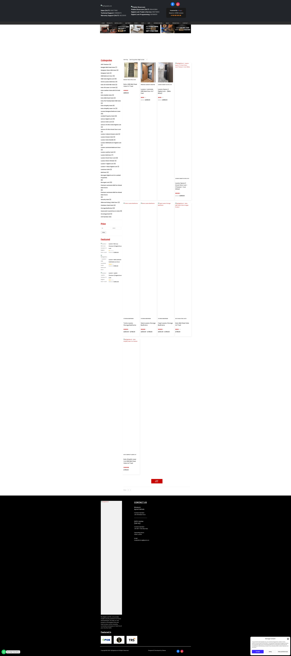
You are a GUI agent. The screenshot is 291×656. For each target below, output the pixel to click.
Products (109, 23)
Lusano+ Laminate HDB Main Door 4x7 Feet (147, 91)
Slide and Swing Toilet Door (109, 202)
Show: (125, 490)
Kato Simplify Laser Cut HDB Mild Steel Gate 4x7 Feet (130, 461)
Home (103, 23)
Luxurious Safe (105, 169)
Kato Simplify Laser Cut (130, 454)
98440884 (153, 9)
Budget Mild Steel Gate (130, 79)
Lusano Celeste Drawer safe (109, 134)
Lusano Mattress (106, 155)
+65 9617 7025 (138, 528)
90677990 (114, 10)
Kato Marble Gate (106, 95)
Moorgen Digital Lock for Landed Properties (111, 176)
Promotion (175, 23)
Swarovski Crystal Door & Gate (110, 211)
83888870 (118, 13)
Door (136, 23)
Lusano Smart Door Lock (165, 84)
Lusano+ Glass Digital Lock (109, 166)
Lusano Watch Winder (107, 161)
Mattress (128, 23)
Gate (142, 23)
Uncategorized (105, 214)
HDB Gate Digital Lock (107, 79)
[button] (288, 639)
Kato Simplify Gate (106, 105)
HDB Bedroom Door (106, 76)
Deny (270, 651)
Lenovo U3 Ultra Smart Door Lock (111, 129)
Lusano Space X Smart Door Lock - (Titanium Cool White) (181, 186)
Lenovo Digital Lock (107, 119)
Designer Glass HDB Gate (108, 70)
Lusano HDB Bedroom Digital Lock (111, 143)
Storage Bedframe (129, 318)
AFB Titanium (105, 64)
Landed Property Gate (107, 116)
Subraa (164, 650)
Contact (185, 23)
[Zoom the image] (111, 501)
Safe (149, 23)
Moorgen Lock (105, 182)
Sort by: (126, 59)
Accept (258, 651)
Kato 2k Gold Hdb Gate (108, 85)
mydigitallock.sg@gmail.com (141, 540)
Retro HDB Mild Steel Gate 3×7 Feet (130, 85)
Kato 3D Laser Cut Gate (108, 87)
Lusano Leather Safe (107, 152)
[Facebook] (173, 4)
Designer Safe (105, 73)
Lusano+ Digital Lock (107, 164)
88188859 (153, 14)
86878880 (155, 12)
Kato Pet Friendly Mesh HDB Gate (111, 101)
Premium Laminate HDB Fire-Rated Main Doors (153, 84)
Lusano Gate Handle (107, 140)
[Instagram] (178, 4)
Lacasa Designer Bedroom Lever (110, 111)
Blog (167, 23)
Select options (149, 81)
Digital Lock (118, 23)
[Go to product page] (104, 248)
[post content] (131, 69)
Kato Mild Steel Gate (180, 318)
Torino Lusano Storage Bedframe (130, 324)
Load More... (157, 481)
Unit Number (104, 217)
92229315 (123, 15)
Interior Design (158, 23)
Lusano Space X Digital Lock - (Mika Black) (164, 91)
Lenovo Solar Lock (106, 122)
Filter (103, 232)
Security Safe (105, 199)
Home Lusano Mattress (108, 82)
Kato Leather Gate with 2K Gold (110, 90)
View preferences (283, 651)
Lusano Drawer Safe (107, 137)
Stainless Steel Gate (107, 205)
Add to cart (132, 76)
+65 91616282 (138, 514)
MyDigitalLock (114, 650)
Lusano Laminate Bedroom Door (110, 147)
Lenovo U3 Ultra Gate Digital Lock (111, 125)
